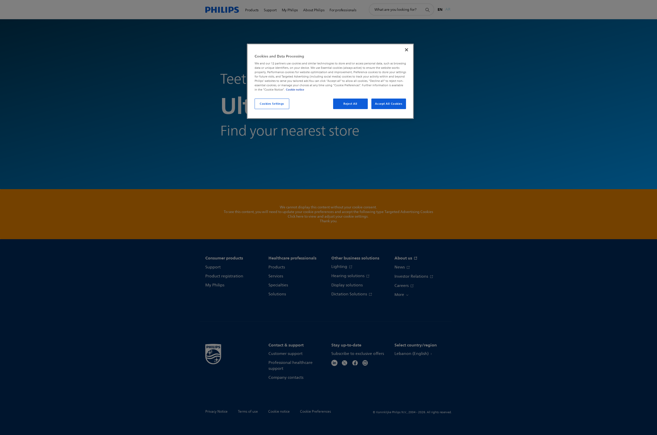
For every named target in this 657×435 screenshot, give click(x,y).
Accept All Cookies (388, 103)
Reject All (350, 103)
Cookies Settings (272, 103)
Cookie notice (295, 89)
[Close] (406, 49)
